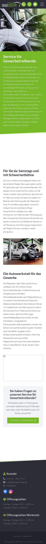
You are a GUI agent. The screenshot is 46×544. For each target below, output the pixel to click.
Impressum (17, 536)
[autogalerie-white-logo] (11, 4)
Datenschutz (28, 536)
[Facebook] (5, 491)
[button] (42, 4)
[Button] (23, 4)
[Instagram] (11, 491)
